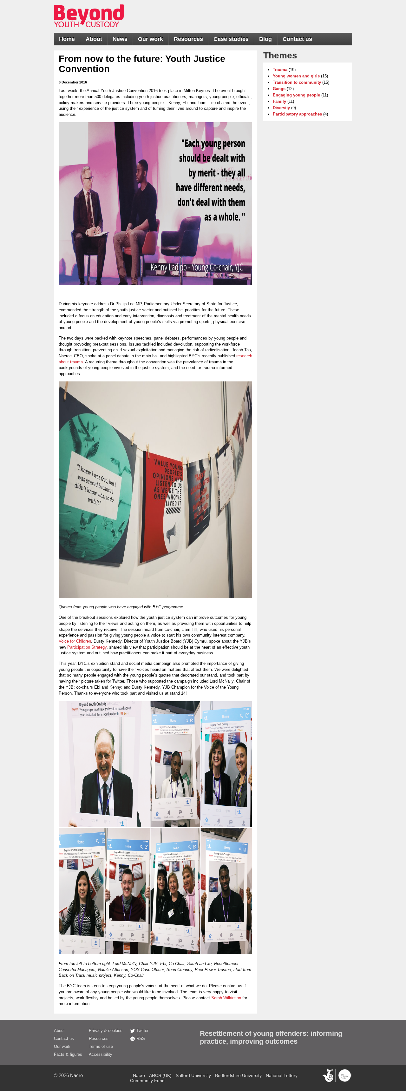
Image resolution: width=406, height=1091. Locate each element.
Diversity (281, 107)
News (120, 39)
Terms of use (101, 1046)
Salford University (193, 1075)
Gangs (279, 88)
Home (67, 39)
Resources (188, 39)
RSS (140, 1038)
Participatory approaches (297, 114)
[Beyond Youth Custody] (89, 30)
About (94, 39)
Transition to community (297, 82)
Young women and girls (296, 76)
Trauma (280, 69)
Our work (150, 39)
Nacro (76, 1075)
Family (279, 101)
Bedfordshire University (238, 1075)
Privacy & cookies (105, 1030)
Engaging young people (296, 95)
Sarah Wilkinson (226, 997)
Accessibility (100, 1054)
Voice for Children (75, 641)
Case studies (231, 39)
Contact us (297, 39)
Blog (265, 39)
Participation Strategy (87, 647)
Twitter (142, 1030)
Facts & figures (68, 1054)
